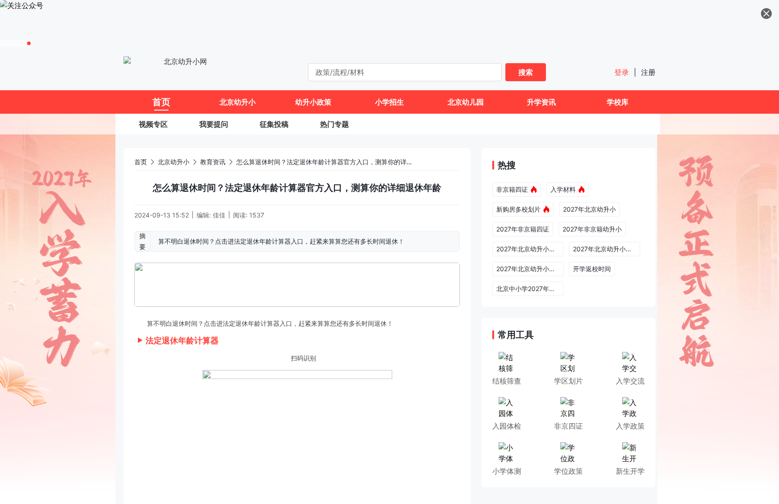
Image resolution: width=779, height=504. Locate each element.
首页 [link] (140, 162)
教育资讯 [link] (212, 162)
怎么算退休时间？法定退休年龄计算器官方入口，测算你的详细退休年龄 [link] (337, 162)
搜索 (525, 72)
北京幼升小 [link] (173, 162)
